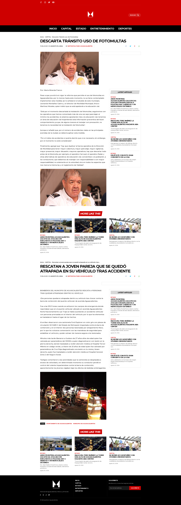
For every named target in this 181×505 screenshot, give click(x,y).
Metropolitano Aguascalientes (80, 46)
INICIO (77, 480)
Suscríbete (135, 488)
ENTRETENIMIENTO (82, 488)
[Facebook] (41, 2)
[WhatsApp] (139, 46)
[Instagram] (45, 2)
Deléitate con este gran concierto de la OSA (122, 156)
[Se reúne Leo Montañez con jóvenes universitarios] (125, 225)
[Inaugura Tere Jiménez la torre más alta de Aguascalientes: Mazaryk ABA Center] (90, 225)
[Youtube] (53, 2)
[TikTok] (46, 495)
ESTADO (113, 97)
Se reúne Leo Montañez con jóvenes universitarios (123, 140)
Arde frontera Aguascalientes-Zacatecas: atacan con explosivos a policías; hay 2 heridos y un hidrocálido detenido (123, 102)
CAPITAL (48, 37)
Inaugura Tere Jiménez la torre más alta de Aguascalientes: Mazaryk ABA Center (124, 123)
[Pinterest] (135, 46)
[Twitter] (49, 2)
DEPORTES (79, 491)
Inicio (42, 37)
